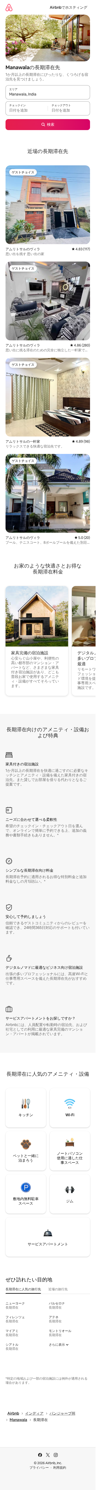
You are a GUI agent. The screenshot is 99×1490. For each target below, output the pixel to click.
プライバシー (39, 1467)
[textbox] (26, 110)
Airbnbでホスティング (68, 7)
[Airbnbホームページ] (9, 7)
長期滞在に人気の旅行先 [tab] (23, 1289)
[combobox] (47, 94)
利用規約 (59, 1467)
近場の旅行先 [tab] (58, 1289)
